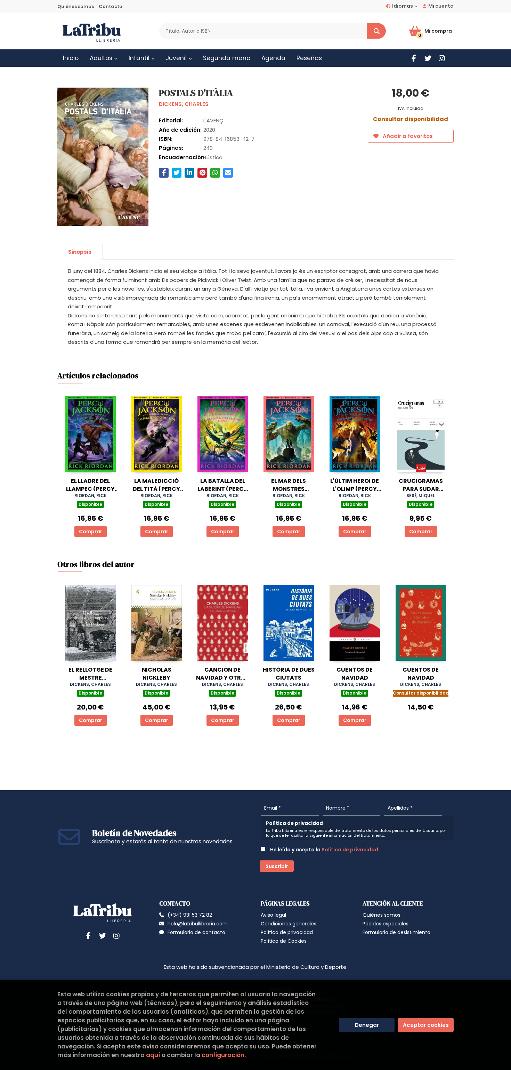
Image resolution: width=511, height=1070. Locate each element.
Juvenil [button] (177, 58)
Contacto (110, 6)
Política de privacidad (350, 849)
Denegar (367, 1025)
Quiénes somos (75, 6)
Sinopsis (79, 252)
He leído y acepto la (323, 849)
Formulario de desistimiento (396, 932)
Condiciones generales (288, 923)
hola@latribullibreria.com (198, 923)
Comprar (90, 531)
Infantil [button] (140, 58)
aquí (153, 1055)
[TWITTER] (427, 58)
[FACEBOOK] (414, 58)
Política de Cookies (284, 941)
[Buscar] (376, 31)
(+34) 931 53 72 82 (190, 914)
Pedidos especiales (385, 923)
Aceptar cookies (426, 1025)
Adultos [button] (102, 58)
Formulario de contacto (196, 932)
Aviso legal (273, 914)
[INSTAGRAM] (441, 58)
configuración (223, 1055)
